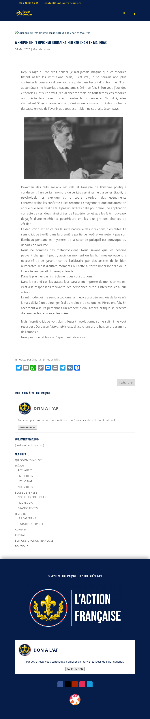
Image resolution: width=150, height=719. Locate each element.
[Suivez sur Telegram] (90, 684)
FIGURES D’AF (26, 502)
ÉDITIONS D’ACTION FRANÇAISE (34, 540)
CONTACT (21, 535)
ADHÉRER (21, 529)
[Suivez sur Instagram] (82, 684)
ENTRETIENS (25, 476)
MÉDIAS (20, 465)
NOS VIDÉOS (25, 487)
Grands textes (41, 49)
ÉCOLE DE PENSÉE (26, 492)
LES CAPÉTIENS (27, 518)
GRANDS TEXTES (28, 508)
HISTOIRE (20, 513)
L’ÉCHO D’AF (25, 481)
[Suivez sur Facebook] (60, 684)
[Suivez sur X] (68, 684)
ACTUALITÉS (25, 470)
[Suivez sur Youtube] (75, 684)
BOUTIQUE (21, 546)
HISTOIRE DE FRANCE (31, 524)
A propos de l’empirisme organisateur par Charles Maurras (61, 43)
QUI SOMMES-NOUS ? (28, 460)
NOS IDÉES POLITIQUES (32, 497)
